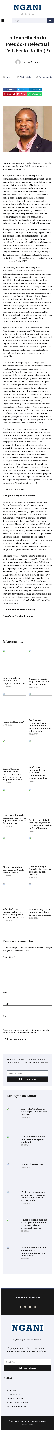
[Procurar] (50, 20)
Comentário (9, 957)
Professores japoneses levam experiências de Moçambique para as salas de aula (40, 725)
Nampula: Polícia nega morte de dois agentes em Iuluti (39, 681)
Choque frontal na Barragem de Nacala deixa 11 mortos (13, 870)
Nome (6, 992)
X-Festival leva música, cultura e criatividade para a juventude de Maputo (13, 913)
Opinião (9, 77)
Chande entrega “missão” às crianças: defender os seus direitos (40, 870)
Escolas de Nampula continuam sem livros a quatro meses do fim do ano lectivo (14, 819)
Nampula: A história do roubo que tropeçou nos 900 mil (14, 681)
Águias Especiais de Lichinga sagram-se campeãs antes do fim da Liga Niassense (40, 824)
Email (6, 1004)
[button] (10, 89)
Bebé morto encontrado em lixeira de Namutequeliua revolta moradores (38, 773)
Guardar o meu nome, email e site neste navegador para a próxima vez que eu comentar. (26, 1031)
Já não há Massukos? (13, 721)
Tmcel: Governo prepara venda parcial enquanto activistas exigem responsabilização (12, 774)
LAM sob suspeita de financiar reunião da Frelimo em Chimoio (40, 912)
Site (4, 1016)
